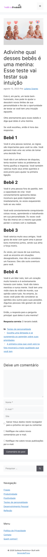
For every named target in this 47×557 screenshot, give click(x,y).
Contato (7, 535)
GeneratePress (23, 553)
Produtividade (10, 494)
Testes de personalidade (19, 329)
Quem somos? (11, 539)
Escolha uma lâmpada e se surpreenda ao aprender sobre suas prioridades (21, 336)
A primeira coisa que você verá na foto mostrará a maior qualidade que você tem (22, 348)
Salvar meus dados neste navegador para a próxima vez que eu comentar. (24, 423)
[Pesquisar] (40, 468)
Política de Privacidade (15, 530)
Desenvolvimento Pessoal (16, 506)
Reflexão (8, 510)
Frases (7, 490)
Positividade (10, 498)
